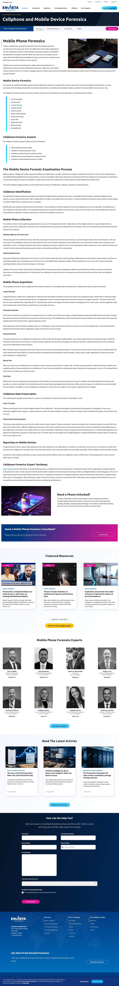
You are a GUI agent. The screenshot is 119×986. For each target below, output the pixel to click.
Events (71, 927)
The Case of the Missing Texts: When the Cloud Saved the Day (20, 774)
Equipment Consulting (51, 924)
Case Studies (94, 927)
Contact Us (112, 29)
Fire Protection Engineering (92, 770)
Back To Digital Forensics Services (15, 28)
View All (46, 933)
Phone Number (65, 843)
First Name (25, 834)
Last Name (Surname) (67, 834)
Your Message (26, 852)
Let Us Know (103, 535)
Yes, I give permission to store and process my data (40, 892)
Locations (98, 2)
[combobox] (63, 847)
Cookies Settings (84, 981)
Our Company (74, 917)
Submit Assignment (109, 8)
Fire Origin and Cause (50, 927)
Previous (2, 773)
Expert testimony (9, 469)
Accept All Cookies (97, 981)
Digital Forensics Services (16, 770)
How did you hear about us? (30, 879)
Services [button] (24, 8)
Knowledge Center (97, 917)
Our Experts (36, 8)
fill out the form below (21, 535)
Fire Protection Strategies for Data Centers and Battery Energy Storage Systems (97, 775)
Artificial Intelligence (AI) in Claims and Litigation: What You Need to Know (58, 773)
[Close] (116, 981)
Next (117, 773)
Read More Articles (59, 805)
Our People (72, 920)
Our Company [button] (85, 8)
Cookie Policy (25, 983)
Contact (106, 2)
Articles (92, 924)
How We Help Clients (75, 924)
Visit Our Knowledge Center (59, 626)
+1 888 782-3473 (16, 935)
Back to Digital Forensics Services (12, 14)
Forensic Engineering (50, 930)
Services (47, 917)
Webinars (75, 8)
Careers (90, 2)
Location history (16, 105)
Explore (113, 2)
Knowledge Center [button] (61, 8)
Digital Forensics (49, 920)
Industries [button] (46, 8)
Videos (92, 930)
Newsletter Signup (97, 962)
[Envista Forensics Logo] (18, 919)
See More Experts (59, 726)
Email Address (26, 843)
